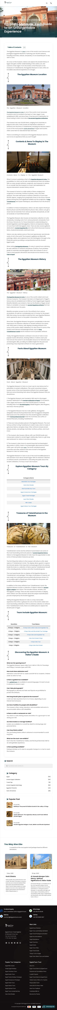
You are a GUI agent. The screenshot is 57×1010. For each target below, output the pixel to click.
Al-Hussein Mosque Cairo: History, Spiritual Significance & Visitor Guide (16, 878)
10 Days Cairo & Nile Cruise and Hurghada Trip (35, 628)
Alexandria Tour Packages (28, 481)
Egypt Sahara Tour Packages (28, 506)
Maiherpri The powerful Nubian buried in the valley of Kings (31, 806)
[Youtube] (12, 943)
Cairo (23, 51)
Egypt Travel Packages (28, 495)
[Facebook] (6, 943)
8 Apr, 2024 (35, 873)
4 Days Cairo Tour (36, 642)
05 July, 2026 (16, 804)
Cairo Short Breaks (28, 485)
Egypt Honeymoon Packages (28, 492)
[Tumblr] (20, 943)
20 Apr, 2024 (10, 873)
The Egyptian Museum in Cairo (15, 112)
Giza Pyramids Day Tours (28, 488)
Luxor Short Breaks (28, 499)
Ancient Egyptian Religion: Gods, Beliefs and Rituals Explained (32, 824)
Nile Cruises (28, 502)
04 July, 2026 (16, 822)
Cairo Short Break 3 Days (35, 638)
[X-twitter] (9, 943)
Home (6, 19)
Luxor (25, 447)
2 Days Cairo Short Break (35, 645)
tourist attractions (29, 128)
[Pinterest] (17, 943)
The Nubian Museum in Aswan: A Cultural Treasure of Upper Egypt (40, 878)
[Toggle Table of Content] (23, 47)
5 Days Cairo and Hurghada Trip (35, 635)
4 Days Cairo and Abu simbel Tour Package (35, 631)
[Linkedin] (15, 943)
